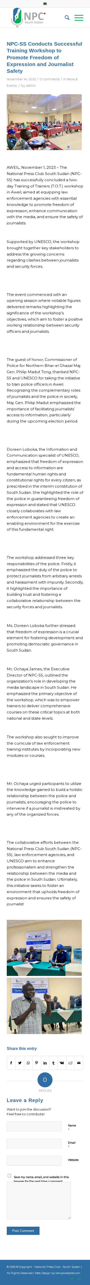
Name (72, 1128)
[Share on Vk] (62, 1063)
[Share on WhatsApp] (28, 1063)
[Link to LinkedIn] (79, 1279)
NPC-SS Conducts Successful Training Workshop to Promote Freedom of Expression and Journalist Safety (44, 57)
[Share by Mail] (79, 1063)
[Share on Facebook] (11, 1063)
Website (73, 1160)
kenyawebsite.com (68, 1273)
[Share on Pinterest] (36, 1063)
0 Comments (50, 79)
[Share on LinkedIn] (45, 1063)
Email (72, 1145)
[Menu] (76, 18)
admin (31, 85)
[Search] (65, 18)
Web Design (43, 1273)
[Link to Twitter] (72, 1279)
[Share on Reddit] (70, 1063)
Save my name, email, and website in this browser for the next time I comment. (41, 1179)
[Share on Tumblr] (54, 1063)
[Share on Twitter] (20, 1063)
